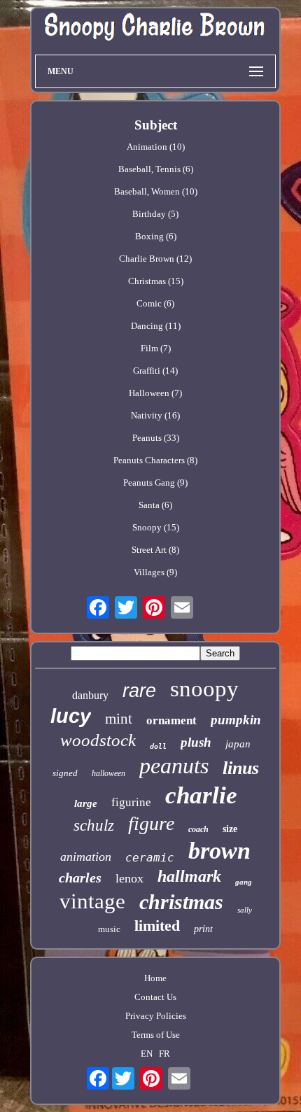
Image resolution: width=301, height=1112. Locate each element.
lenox (129, 878)
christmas (181, 901)
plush (196, 742)
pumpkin (236, 719)
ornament (171, 720)
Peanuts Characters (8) (155, 460)
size (230, 829)
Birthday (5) (155, 214)
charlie (201, 795)
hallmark (189, 876)
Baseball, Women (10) (155, 191)
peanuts (174, 765)
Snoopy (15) (155, 527)
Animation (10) (156, 146)
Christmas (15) (155, 281)
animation (85, 857)
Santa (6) (155, 505)
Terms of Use (156, 1034)
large (85, 803)
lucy (70, 716)
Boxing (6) (155, 236)
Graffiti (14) (155, 370)
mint (118, 718)
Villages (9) (155, 572)
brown (219, 851)
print (203, 929)
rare (139, 690)
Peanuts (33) (155, 437)
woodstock (98, 740)
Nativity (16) (155, 415)
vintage (92, 901)
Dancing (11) (156, 326)
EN (147, 1053)
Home (155, 978)
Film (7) (156, 348)
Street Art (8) (155, 549)
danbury (90, 695)
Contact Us (155, 997)
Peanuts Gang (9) (155, 482)
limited (157, 925)
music (109, 929)
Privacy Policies (155, 1016)
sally (244, 910)
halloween (108, 773)
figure (151, 823)
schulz (94, 825)
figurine (131, 802)
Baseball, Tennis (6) (155, 169)
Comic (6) (155, 303)
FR (164, 1053)
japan (238, 743)
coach (198, 829)
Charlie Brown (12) (155, 258)
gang (243, 882)
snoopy (204, 688)
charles (80, 877)
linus (241, 768)
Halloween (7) (155, 393)
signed (65, 773)
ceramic (149, 857)
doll (158, 746)
